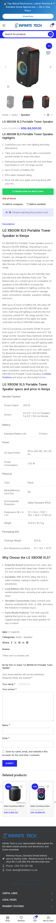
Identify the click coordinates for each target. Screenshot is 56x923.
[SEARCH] (50, 34)
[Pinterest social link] (19, 643)
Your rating (8, 684)
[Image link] (28, 836)
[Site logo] (28, 25)
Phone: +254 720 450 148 (19, 865)
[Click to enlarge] (8, 86)
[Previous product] (44, 115)
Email (5, 738)
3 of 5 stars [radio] (24, 684)
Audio (15, 114)
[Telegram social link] (27, 643)
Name (6, 725)
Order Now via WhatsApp (29, 191)
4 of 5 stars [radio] (27, 684)
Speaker (25, 114)
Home (5, 114)
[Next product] (52, 115)
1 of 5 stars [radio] (20, 684)
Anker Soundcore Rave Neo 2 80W (40, 807)
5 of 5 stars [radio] (29, 684)
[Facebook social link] (11, 643)
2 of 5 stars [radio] (22, 684)
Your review (9, 689)
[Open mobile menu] (4, 25)
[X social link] (15, 643)
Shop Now (28, 16)
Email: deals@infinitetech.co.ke (21, 870)
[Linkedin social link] (23, 643)
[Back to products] (48, 115)
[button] (5, 67)
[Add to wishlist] (21, 786)
